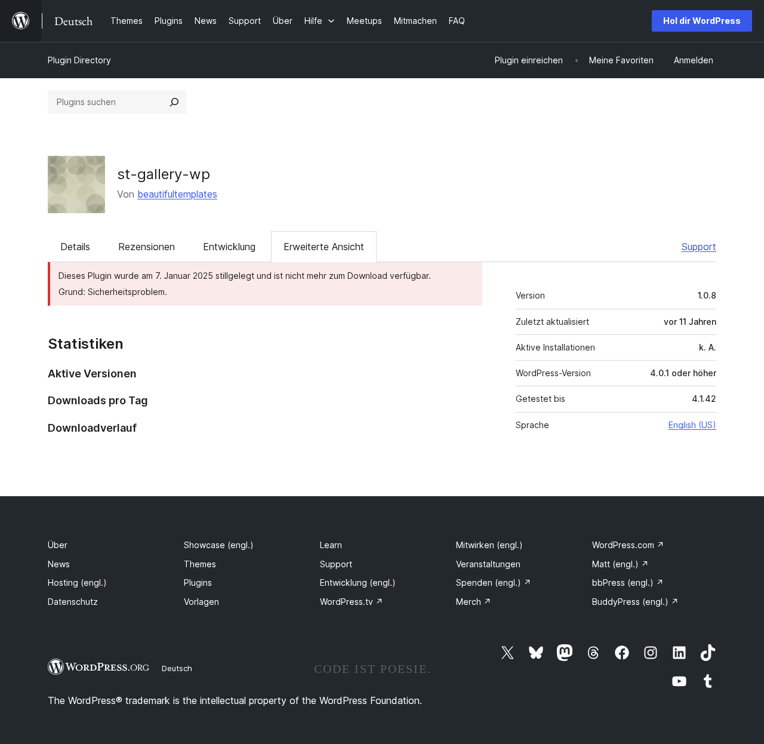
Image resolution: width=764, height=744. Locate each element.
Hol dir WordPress (702, 21)
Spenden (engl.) (493, 582)
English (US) (692, 425)
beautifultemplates (177, 194)
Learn (331, 545)
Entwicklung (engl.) (358, 582)
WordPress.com (628, 545)
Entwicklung (229, 247)
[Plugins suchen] (174, 102)
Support (699, 247)
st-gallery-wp (163, 174)
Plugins (198, 582)
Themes (200, 564)
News (59, 564)
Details (75, 247)
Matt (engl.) (620, 564)
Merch (473, 602)
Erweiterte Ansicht (324, 247)
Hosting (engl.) (77, 582)
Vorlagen (201, 602)
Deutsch (177, 668)
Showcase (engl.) (219, 545)
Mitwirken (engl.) (489, 545)
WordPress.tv (351, 602)
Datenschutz (73, 602)
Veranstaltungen (488, 564)
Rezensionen (146, 247)
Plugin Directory (79, 60)
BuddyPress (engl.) (635, 602)
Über (57, 545)
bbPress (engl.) (628, 582)
